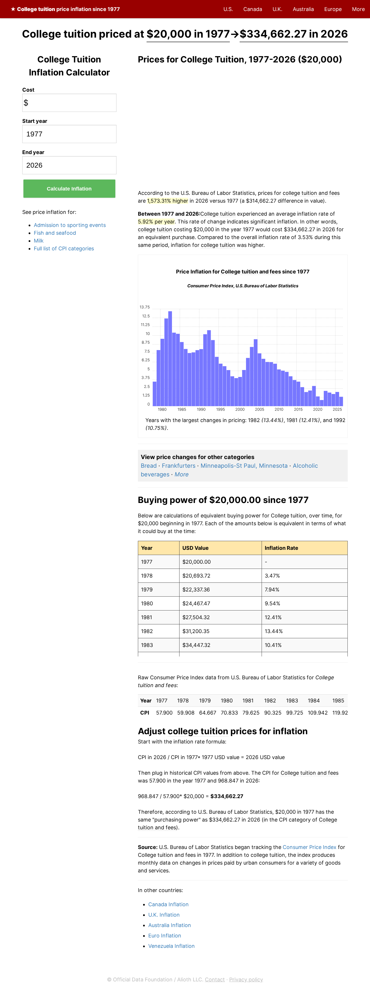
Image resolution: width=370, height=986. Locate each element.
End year (33, 152)
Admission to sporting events (70, 225)
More (358, 9)
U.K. (277, 9)
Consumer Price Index (309, 847)
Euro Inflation (164, 936)
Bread (149, 465)
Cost (28, 90)
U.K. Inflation (164, 915)
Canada (252, 9)
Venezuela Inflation (171, 946)
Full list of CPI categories (64, 248)
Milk (39, 241)
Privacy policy (246, 979)
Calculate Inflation (69, 189)
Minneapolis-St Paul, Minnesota (244, 465)
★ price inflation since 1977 (65, 9)
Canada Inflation (168, 904)
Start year (34, 121)
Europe (333, 9)
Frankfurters (178, 465)
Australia (303, 9)
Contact (215, 979)
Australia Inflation (169, 925)
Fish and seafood (55, 233)
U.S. (228, 9)
